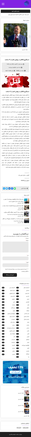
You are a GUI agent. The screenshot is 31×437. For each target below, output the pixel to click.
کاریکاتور (23, 341)
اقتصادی (22, 304)
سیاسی (23, 330)
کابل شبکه (19, 430)
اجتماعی (22, 292)
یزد (23, 359)
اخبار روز (23, 298)
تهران (8, 313)
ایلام (23, 307)
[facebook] (12, 191)
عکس (23, 333)
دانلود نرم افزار (25, 430)
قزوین (23, 339)
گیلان (23, 350)
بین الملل (8, 310)
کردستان (8, 341)
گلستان (8, 347)
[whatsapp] (15, 191)
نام (27, 257)
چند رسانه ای (23, 316)
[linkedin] (9, 191)
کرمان (23, 344)
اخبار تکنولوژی (8, 295)
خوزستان (8, 321)
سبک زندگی (8, 324)
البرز (8, 304)
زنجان (23, 324)
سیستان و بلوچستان (9, 330)
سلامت (23, 327)
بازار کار (8, 307)
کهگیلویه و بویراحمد (12, 69)
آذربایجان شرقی (23, 290)
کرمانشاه (8, 344)
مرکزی (9, 353)
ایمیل (27, 264)
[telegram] (7, 191)
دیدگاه (27, 242)
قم (8, 339)
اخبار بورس (23, 295)
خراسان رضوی (8, 318)
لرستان (9, 350)
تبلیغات (23, 313)
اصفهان (8, 301)
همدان (8, 356)
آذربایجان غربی (8, 290)
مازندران (23, 353)
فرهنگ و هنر (8, 336)
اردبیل (23, 301)
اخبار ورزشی (8, 298)
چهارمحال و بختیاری (8, 316)
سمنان (8, 327)
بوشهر (23, 310)
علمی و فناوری (8, 333)
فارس (23, 336)
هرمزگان (23, 356)
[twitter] (4, 191)
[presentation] (28, 39)
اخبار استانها (9, 292)
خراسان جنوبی (23, 318)
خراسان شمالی (23, 321)
